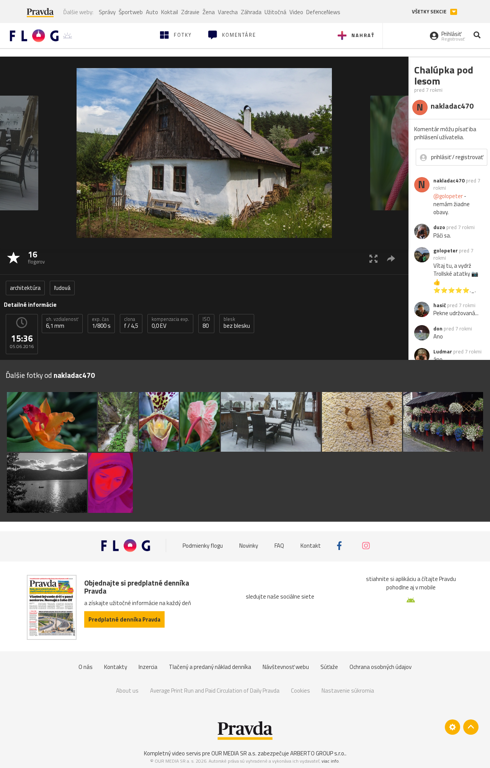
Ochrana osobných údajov (381, 667)
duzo (439, 227)
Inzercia (148, 667)
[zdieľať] (391, 258)
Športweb (131, 12)
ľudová (62, 287)
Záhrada (251, 12)
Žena (209, 12)
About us (127, 691)
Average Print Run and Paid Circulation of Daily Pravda (214, 691)
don (438, 328)
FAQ (279, 545)
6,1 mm (62, 323)
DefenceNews (323, 12)
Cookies (300, 691)
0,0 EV (170, 323)
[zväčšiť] (373, 258)
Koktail (169, 12)
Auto (152, 12)
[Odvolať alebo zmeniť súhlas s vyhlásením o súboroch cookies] (452, 727)
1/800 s (101, 323)
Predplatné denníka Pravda (124, 619)
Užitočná (275, 12)
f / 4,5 (131, 323)
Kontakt (311, 545)
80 (206, 323)
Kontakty (115, 667)
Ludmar (442, 351)
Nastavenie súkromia (348, 691)
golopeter (445, 250)
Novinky (248, 545)
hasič (439, 305)
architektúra (25, 287)
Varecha (228, 12)
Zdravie (190, 12)
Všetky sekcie (430, 11)
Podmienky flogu (203, 545)
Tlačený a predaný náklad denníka (210, 667)
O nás (85, 667)
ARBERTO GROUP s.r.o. (317, 753)
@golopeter (448, 196)
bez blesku (237, 323)
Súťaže (329, 667)
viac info (330, 761)
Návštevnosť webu (286, 667)
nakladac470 (449, 180)
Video (296, 12)
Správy (107, 12)
